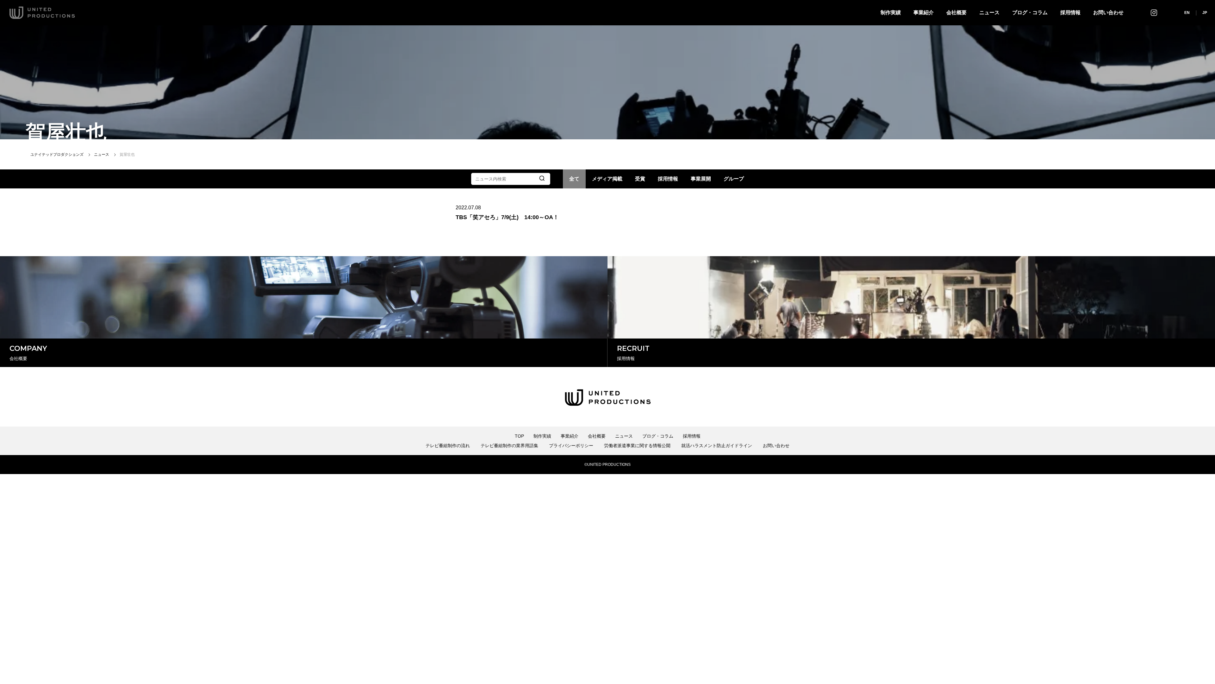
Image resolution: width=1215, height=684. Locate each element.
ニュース (989, 12)
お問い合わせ (1108, 12)
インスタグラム (1154, 12)
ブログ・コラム (1030, 12)
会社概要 (956, 12)
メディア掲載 (607, 178)
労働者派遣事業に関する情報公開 (637, 445)
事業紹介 (923, 12)
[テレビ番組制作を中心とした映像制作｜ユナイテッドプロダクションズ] (42, 12)
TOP (519, 436)
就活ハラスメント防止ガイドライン (716, 445)
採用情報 (1070, 12)
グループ (734, 178)
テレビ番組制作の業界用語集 (509, 445)
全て (574, 178)
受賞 (640, 178)
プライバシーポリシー (571, 445)
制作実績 (891, 12)
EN (1187, 12)
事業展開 (701, 178)
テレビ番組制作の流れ (448, 445)
